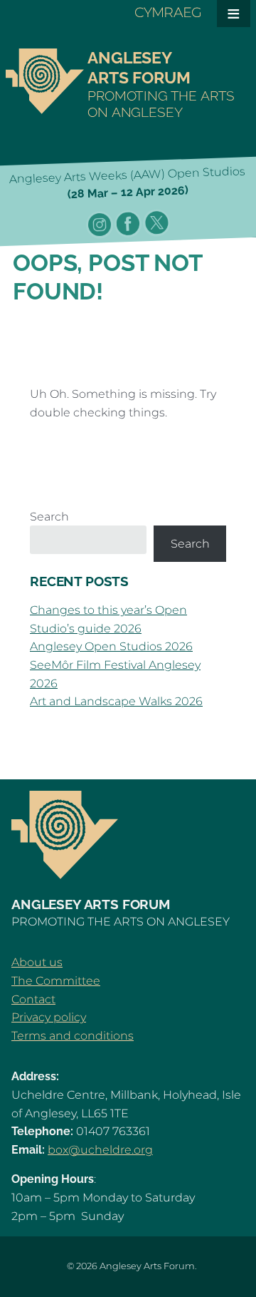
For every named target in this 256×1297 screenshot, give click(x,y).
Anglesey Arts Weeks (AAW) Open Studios (127, 182)
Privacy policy (48, 1017)
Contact (33, 999)
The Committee (55, 981)
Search (49, 516)
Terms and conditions (72, 1035)
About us (37, 962)
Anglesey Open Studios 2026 (111, 646)
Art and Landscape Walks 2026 (116, 701)
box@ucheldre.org (100, 1150)
